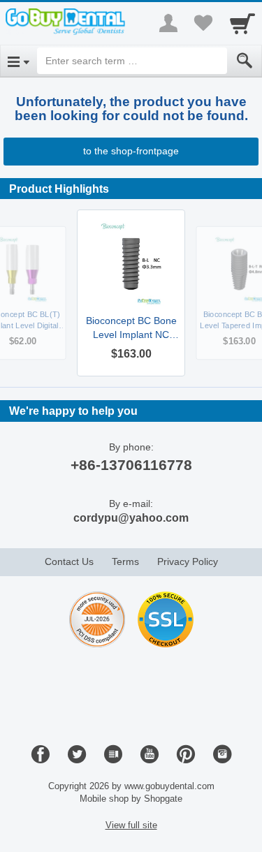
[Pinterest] (186, 755)
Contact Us (69, 561)
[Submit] (245, 61)
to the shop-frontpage (131, 150)
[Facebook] (40, 755)
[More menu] (168, 23)
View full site (131, 825)
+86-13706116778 (131, 465)
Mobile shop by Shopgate (131, 798)
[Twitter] (77, 755)
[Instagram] (222, 755)
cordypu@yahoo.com (131, 518)
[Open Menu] (18, 60)
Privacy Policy (187, 561)
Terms (125, 561)
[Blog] (113, 755)
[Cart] (242, 23)
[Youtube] (149, 755)
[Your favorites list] (203, 23)
